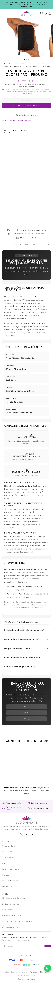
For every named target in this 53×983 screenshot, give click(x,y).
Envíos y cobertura (10, 904)
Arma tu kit (7, 886)
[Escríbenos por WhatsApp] (47, 968)
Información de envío (26, 244)
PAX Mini (26, 707)
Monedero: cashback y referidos (17, 921)
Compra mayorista (10, 927)
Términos (43, 972)
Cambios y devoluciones (13, 898)
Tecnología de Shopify (26, 979)
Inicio (6, 64)
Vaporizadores (9, 846)
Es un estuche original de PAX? (19, 666)
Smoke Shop (7, 857)
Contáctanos (8, 910)
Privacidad (34, 972)
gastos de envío (28, 84)
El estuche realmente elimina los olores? (24, 630)
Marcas (5, 875)
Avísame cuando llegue (26, 105)
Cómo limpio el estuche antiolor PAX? (22, 657)
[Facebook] (26, 834)
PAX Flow (26, 719)
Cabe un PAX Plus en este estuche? (21, 639)
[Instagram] (20, 834)
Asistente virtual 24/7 (11, 915)
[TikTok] (32, 834)
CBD (4, 863)
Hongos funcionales (11, 869)
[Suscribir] (47, 946)
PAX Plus (26, 713)
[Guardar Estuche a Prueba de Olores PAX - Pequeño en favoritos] (23, 140)
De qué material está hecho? (18, 648)
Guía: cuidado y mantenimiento (19, 120)
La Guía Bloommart (10, 881)
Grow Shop (7, 852)
